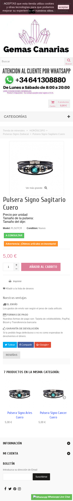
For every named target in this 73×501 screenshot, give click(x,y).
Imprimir (17, 281)
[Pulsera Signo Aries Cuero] (20, 393)
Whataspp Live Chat (58, 497)
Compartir (26, 344)
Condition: (32, 228)
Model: (6, 228)
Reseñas (11, 355)
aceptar (63, 7)
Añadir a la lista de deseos (19, 288)
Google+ (44, 344)
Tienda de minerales (14, 130)
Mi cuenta (10, 453)
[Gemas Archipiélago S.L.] (36, 36)
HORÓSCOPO (37, 130)
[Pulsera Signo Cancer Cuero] (53, 393)
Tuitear (11, 344)
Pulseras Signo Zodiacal (16, 134)
